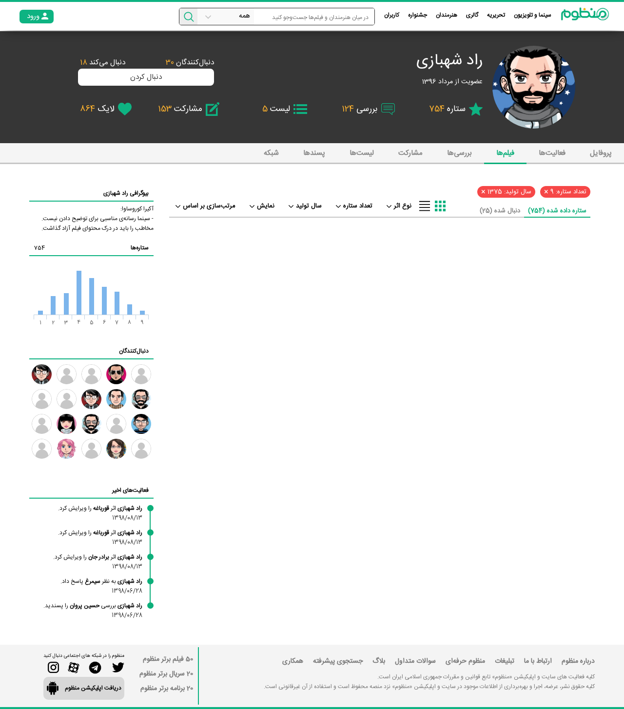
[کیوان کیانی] (42, 399)
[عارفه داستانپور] (42, 424)
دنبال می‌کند (102, 62)
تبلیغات (504, 661)
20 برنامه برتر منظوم (166, 688)
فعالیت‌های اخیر (130, 490)
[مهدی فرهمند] (141, 399)
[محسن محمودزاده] (141, 449)
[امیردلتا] (116, 424)
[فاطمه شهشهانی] (116, 449)
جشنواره (417, 15)
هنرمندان (446, 15)
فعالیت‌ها (552, 153)
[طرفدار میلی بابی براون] (67, 399)
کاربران (391, 15)
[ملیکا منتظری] (67, 424)
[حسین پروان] (91, 449)
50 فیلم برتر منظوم (168, 659)
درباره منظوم (578, 661)
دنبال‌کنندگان (190, 62)
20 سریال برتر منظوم (166, 674)
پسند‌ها (314, 153)
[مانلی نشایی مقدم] (67, 449)
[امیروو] (91, 424)
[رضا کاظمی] (116, 374)
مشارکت (410, 153)
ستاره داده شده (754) (557, 210)
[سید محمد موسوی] (42, 374)
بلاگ (378, 661)
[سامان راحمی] (141, 424)
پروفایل (601, 153)
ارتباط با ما (538, 661)
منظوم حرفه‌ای (465, 661)
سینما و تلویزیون (532, 15)
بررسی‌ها (459, 153)
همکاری (292, 661)
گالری (472, 15)
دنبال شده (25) (500, 210)
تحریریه (496, 15)
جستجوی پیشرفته (338, 661)
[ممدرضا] (141, 374)
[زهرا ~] (91, 374)
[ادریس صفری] (42, 449)
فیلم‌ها (505, 153)
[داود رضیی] (91, 399)
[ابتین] (67, 374)
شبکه (271, 153)
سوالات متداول (415, 661)
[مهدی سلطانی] (116, 399)
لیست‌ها (362, 153)
